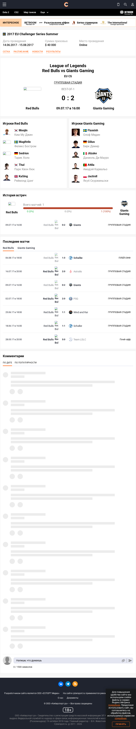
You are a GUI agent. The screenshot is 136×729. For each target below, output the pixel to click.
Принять (121, 724)
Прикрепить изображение (123, 660)
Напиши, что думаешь (29, 660)
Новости (37, 51)
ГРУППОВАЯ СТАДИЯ (68, 82)
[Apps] (118, 4)
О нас (60, 698)
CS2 (16, 12)
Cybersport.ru (60, 724)
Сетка (6, 51)
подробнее (114, 705)
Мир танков (30, 12)
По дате (7, 362)
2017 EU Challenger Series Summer (32, 34)
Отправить (130, 660)
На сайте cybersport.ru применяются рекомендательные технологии (97, 693)
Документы (72, 698)
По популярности (26, 362)
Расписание (21, 51)
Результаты (53, 51)
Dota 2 (6, 12)
